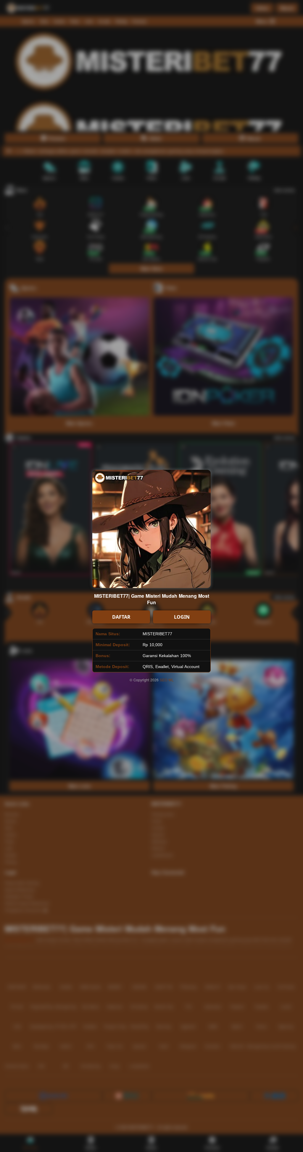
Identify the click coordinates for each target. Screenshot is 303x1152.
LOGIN (182, 617)
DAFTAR (121, 617)
